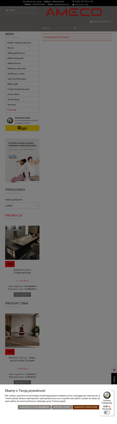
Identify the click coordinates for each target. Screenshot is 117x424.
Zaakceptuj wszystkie (85, 407)
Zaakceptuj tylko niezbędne (34, 407)
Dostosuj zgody (61, 407)
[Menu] (112, 391)
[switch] (107, 412)
